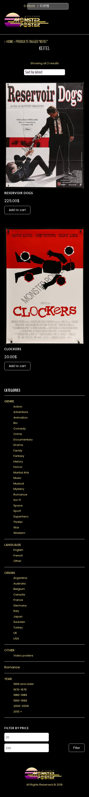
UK (15, 633)
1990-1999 (20, 701)
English (18, 550)
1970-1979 (20, 690)
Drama (18, 445)
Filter (76, 747)
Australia (19, 583)
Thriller (18, 522)
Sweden (19, 622)
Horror (17, 467)
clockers (12, 349)
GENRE (9, 401)
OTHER (9, 650)
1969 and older (23, 684)
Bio (15, 423)
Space (18, 505)
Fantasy (18, 456)
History (18, 461)
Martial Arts (21, 472)
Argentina (20, 578)
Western (19, 533)
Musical (18, 483)
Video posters (23, 655)
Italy (16, 611)
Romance (20, 494)
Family (17, 451)
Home (9, 41)
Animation (20, 418)
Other (17, 561)
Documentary (23, 440)
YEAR (8, 679)
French (18, 555)
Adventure (20, 412)
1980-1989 (20, 695)
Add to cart (17, 210)
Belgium (19, 589)
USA (16, 638)
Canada (19, 594)
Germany (20, 605)
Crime (17, 434)
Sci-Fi (17, 500)
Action (17, 407)
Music (17, 478)
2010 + (17, 711)
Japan (17, 616)
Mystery (18, 489)
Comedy (19, 429)
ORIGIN (9, 572)
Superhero (21, 516)
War (16, 527)
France (18, 600)
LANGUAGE (12, 544)
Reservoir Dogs (18, 193)
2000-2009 (21, 706)
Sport (17, 511)
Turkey (18, 627)
